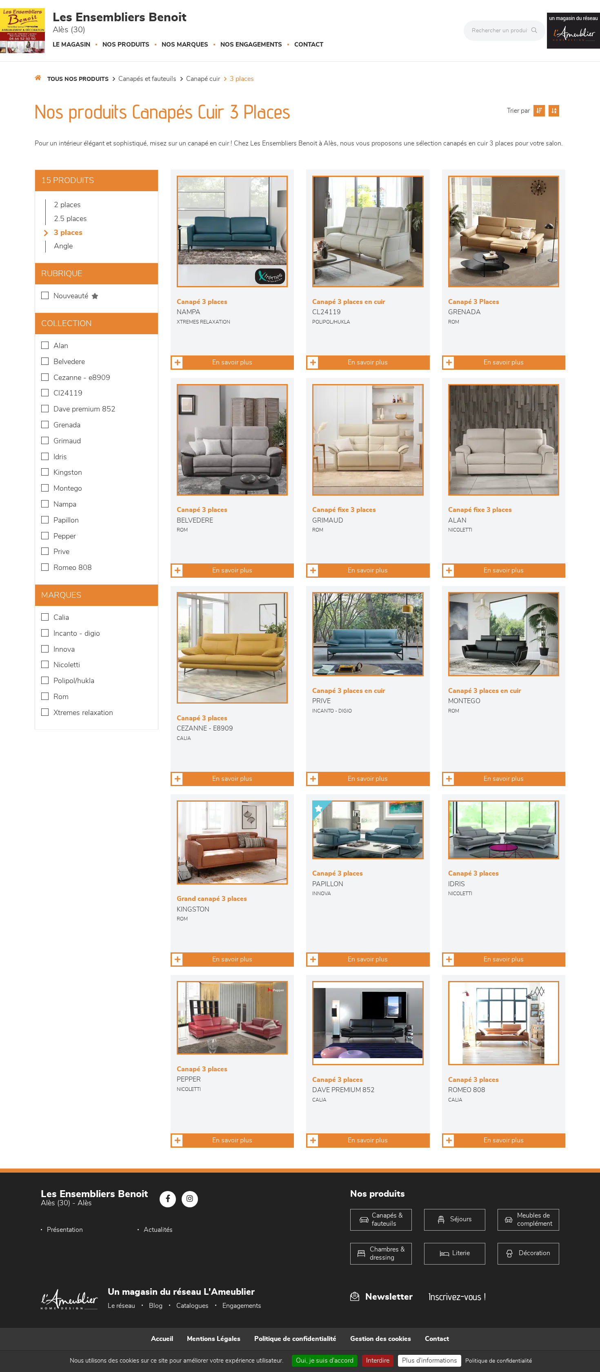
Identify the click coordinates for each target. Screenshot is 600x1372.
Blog (155, 1306)
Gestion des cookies (380, 1339)
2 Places (67, 205)
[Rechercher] (536, 30)
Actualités (158, 1230)
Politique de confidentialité (295, 1339)
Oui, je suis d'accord (324, 1360)
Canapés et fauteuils (147, 79)
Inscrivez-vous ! (457, 1297)
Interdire (377, 1360)
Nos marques (185, 45)
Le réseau (121, 1306)
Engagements (241, 1306)
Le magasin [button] (71, 45)
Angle (63, 246)
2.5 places (70, 219)
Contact (308, 45)
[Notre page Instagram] (190, 1199)
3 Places (242, 79)
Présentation (65, 1230)
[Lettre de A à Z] (553, 110)
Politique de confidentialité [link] (498, 1361)
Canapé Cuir (203, 79)
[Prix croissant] (538, 110)
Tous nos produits (78, 79)
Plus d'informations (429, 1360)
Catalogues (192, 1306)
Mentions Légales (213, 1339)
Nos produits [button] (125, 45)
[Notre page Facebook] (168, 1199)
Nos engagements (251, 45)
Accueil (162, 1339)
